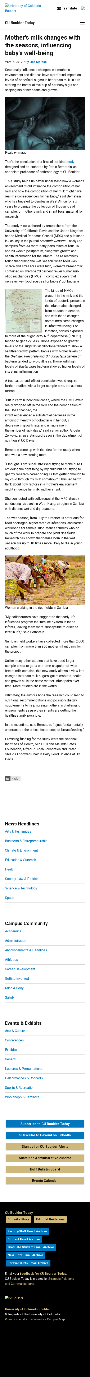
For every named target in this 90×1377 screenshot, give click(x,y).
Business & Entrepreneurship (26, 841)
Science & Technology (21, 888)
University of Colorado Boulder (27, 1309)
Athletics (11, 960)
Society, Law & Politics (22, 879)
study (70, 162)
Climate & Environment (21, 850)
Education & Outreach (20, 860)
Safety (10, 998)
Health (15, 778)
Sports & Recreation (19, 1088)
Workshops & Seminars (22, 1097)
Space (9, 898)
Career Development (20, 969)
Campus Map (56, 1319)
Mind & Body (14, 988)
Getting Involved (17, 979)
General (10, 1059)
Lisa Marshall (39, 62)
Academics (13, 931)
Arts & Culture (15, 1031)
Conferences (14, 1040)
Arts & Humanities (18, 831)
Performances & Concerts (24, 1078)
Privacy (10, 1319)
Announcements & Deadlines (26, 950)
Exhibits (11, 1050)
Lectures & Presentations (23, 1069)
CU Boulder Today (20, 22)
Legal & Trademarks (31, 1319)
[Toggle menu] (82, 22)
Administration (15, 941)
